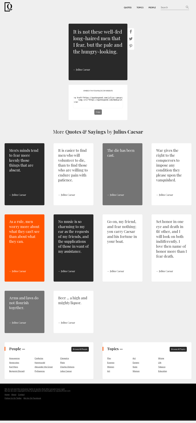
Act (134, 358)
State (135, 367)
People (152, 7)
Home (7, 395)
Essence (110, 362)
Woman (136, 371)
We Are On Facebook (32, 398)
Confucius (39, 358)
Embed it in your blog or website (98, 90)
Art (108, 371)
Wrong (161, 358)
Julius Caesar (128, 131)
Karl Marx (13, 367)
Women (110, 367)
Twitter (130, 38)
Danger (136, 362)
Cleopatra (64, 358)
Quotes (128, 7)
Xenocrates (14, 362)
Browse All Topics (178, 349)
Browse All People (80, 349)
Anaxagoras (14, 358)
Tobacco (161, 367)
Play (109, 358)
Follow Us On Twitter (13, 398)
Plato (62, 362)
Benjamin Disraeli (16, 371)
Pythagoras (40, 371)
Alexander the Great (44, 367)
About (13, 395)
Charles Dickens (67, 367)
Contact (21, 395)
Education (162, 371)
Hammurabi (40, 362)
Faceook (130, 31)
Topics (140, 7)
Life (159, 362)
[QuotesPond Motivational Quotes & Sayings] (11, 6)
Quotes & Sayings (85, 131)
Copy (98, 112)
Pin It (130, 46)
